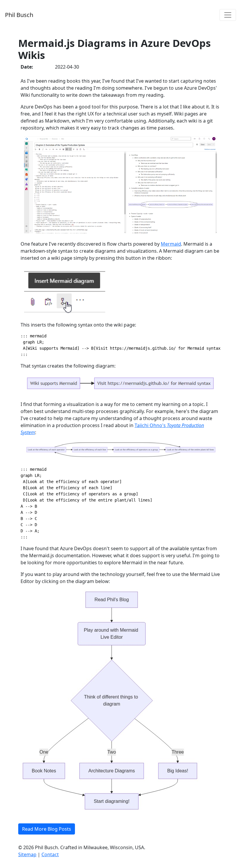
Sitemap (27, 854)
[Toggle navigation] (228, 15)
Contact (50, 854)
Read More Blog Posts (46, 829)
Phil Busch (19, 15)
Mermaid (171, 244)
